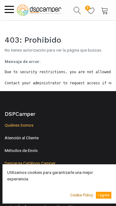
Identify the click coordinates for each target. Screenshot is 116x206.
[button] (77, 10)
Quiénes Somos (19, 125)
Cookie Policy (81, 195)
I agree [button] (104, 195)
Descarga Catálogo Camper (30, 163)
